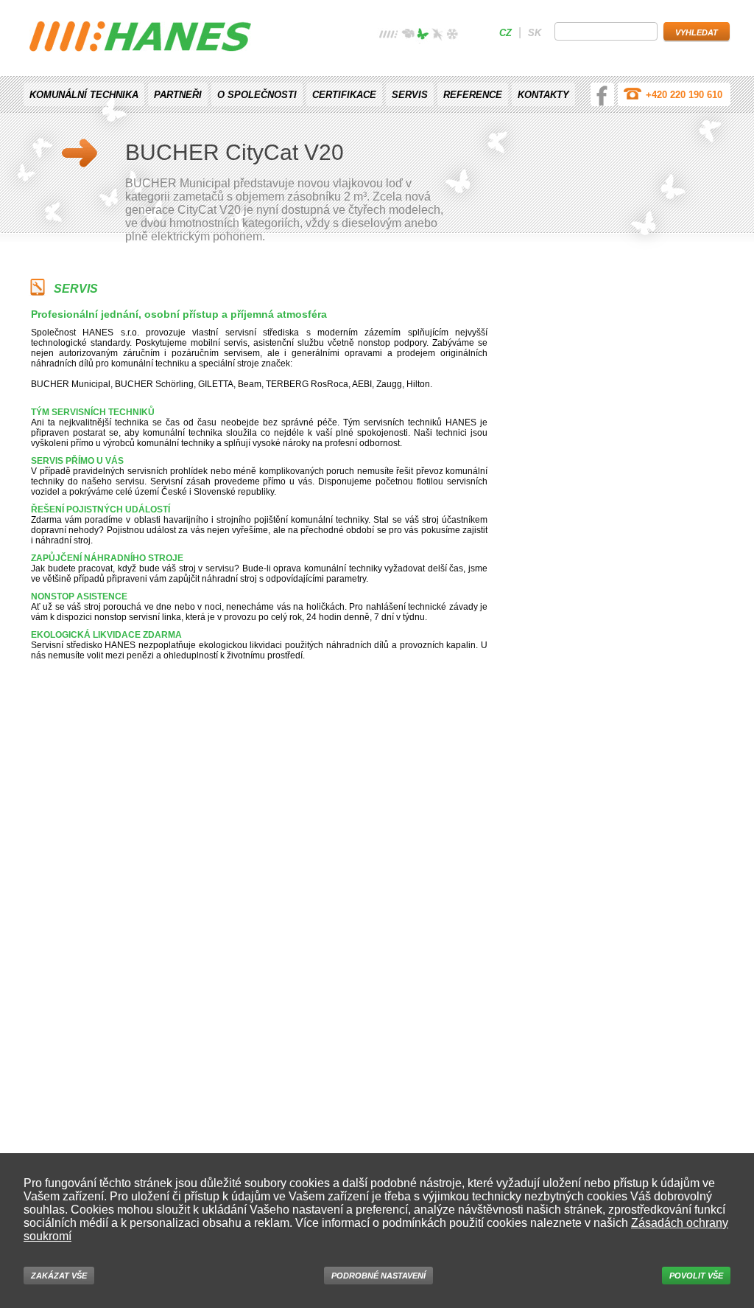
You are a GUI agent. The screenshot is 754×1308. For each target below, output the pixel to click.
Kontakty (543, 94)
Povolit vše (696, 1275)
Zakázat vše (59, 1275)
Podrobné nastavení (378, 1275)
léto (422, 36)
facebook (602, 94)
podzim (437, 36)
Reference (472, 94)
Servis (410, 94)
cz (505, 32)
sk (534, 32)
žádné (389, 36)
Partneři (178, 94)
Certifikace (344, 94)
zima (452, 36)
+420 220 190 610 (684, 94)
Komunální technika (83, 94)
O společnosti (257, 94)
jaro (408, 36)
